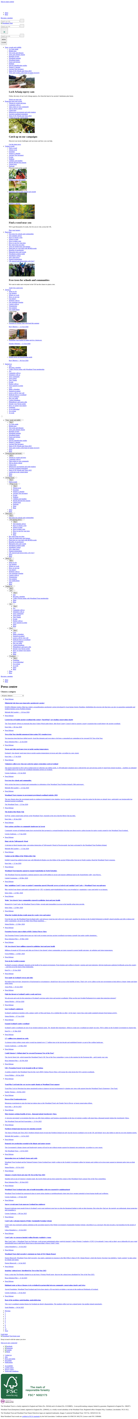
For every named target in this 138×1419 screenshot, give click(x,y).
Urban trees (12, 110)
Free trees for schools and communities (21, 234)
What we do (13, 291)
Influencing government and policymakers (22, 112)
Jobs (6, 1357)
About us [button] (8, 290)
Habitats (11, 64)
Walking (11, 159)
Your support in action (16, 386)
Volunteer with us (14, 375)
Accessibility (9, 1366)
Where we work (14, 295)
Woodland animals (15, 58)
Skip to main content (7, 2)
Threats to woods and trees (17, 103)
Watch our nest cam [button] (15, 99)
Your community (14, 376)
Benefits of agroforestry (16, 250)
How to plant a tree (15, 241)
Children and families (16, 161)
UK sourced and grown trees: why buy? (21, 261)
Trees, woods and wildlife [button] (13, 47)
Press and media (10, 1359)
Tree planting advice (15, 236)
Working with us (14, 300)
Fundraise (12, 407)
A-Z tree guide (13, 49)
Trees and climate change (17, 54)
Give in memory (14, 396)
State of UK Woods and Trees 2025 (20, 71)
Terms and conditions (11, 1371)
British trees (12, 51)
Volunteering (13, 306)
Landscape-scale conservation (18, 117)
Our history (12, 299)
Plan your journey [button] (14, 230)
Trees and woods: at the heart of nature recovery (24, 73)
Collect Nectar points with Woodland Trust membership (26, 369)
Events (11, 157)
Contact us (8, 1355)
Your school (13, 378)
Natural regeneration (15, 259)
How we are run (14, 297)
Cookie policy (9, 1367)
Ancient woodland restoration (18, 114)
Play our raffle (13, 398)
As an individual (14, 409)
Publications (9, 1362)
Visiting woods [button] (9, 146)
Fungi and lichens (14, 62)
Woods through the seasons (17, 162)
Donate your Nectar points (17, 404)
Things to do (13, 150)
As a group (12, 411)
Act (10, 371)
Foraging (12, 151)
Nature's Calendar (14, 67)
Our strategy (13, 293)
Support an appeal (14, 391)
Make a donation (14, 389)
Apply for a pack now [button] (16, 288)
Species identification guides (18, 65)
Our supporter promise (16, 302)
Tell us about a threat (15, 108)
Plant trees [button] (8, 232)
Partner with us (13, 384)
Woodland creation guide (17, 254)
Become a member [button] (7, 18)
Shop (6, 13)
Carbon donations (14, 400)
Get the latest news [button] (15, 144)
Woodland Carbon (15, 255)
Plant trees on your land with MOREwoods (23, 248)
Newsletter (8, 1360)
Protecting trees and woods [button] (13, 101)
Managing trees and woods (17, 252)
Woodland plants (14, 60)
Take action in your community (19, 107)
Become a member (15, 367)
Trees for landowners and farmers (19, 246)
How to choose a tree (15, 237)
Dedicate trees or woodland (17, 395)
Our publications (14, 309)
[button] (13, 420)
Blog (6, 14)
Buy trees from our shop (16, 245)
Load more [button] (4, 1334)
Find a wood (13, 148)
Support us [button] (8, 364)
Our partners (13, 308)
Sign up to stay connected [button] (9, 1343)
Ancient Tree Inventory (16, 69)
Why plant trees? (14, 257)
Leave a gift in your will (16, 393)
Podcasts (11, 166)
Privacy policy (9, 1369)
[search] (22, 20)
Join (10, 366)
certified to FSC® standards (31, 1416)
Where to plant (13, 239)
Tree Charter (13, 380)
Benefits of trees (14, 56)
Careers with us (14, 304)
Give (10, 387)
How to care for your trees (17, 243)
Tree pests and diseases (16, 53)
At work (11, 413)
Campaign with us (15, 105)
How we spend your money (18, 405)
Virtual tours (13, 164)
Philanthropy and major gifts (18, 402)
